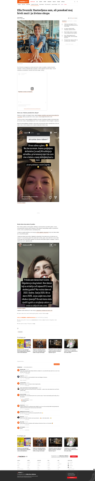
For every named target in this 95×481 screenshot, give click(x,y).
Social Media (41, 4)
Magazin (19, 4)
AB (18, 427)
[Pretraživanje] (77, 1)
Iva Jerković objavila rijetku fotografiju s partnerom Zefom (69, 29)
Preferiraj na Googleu (73, 18)
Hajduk (28, 465)
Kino (58, 465)
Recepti (49, 463)
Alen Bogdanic (22, 427)
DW (18, 370)
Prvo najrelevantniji (28, 367)
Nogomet (28, 462)
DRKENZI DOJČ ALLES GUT (25, 411)
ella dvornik (20, 331)
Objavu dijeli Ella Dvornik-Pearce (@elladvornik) (32, 108)
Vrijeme (59, 467)
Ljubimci (38, 465)
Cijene (58, 1)
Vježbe (62, 4)
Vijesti (40, 1)
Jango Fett (22, 375)
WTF (59, 4)
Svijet (18, 462)
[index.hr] (23, 1)
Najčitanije (28, 4)
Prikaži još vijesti (69, 44)
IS (18, 394)
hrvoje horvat (22, 405)
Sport (45, 1)
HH (18, 405)
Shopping (39, 462)
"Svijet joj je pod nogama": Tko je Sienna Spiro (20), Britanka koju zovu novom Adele (71, 25)
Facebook (71, 462)
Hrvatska (18, 463)
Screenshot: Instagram (21, 202)
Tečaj (58, 462)
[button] (18, 343)
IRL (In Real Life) (47, 4)
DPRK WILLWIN (22, 369)
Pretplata (32, 1)
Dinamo (28, 463)
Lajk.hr (49, 465)
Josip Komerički (23, 382)
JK (18, 383)
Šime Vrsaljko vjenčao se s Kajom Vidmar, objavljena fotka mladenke (70, 32)
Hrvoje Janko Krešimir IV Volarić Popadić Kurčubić (29, 387)
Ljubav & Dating (54, 4)
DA (18, 412)
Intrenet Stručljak (23, 394)
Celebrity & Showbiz (34, 4)
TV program (59, 463)
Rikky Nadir (22, 416)
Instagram (71, 465)
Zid (37, 1)
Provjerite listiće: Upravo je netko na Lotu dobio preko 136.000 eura (71, 40)
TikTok (70, 467)
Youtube (70, 463)
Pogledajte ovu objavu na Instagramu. (25, 91)
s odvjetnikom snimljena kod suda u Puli (44, 310)
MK (18, 422)
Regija (18, 465)
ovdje (43, 319)
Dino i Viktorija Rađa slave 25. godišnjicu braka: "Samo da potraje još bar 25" (70, 36)
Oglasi (54, 1)
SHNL (28, 467)
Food (38, 467)
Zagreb (18, 467)
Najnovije (23, 4)
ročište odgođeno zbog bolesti (42, 232)
